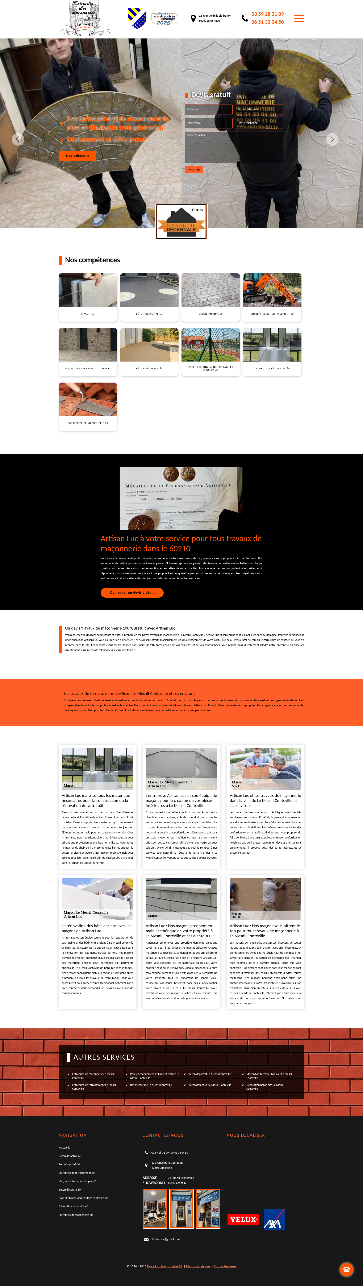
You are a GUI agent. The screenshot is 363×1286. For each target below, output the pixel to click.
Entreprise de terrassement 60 (77, 1173)
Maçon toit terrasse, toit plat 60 (77, 1181)
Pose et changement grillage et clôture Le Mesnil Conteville (154, 1076)
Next (332, 139)
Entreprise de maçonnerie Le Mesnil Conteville (93, 1076)
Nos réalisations (77, 156)
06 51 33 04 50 (267, 22)
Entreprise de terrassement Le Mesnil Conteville (94, 1087)
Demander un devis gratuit (132, 592)
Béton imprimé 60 (69, 1164)
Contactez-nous (225, 1266)
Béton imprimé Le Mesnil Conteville (151, 1085)
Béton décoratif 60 (70, 1189)
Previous (18, 139)
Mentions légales (198, 1266)
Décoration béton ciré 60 (73, 1206)
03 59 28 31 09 (267, 14)
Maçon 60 (64, 1147)
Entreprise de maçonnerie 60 (76, 1215)
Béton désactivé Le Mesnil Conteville (209, 1085)
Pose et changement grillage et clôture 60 (83, 1198)
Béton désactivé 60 (70, 1156)
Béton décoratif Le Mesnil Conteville (209, 1074)
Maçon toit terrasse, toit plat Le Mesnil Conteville (269, 1076)
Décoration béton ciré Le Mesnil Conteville (265, 1087)
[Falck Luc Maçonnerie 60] (85, 18)
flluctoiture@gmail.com (165, 1239)
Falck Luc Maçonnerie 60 (164, 1266)
